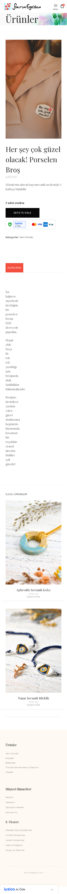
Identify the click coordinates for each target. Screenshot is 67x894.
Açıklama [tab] (14, 267)
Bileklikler (11, 762)
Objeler (9, 772)
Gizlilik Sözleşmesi (15, 835)
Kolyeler (10, 758)
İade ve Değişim (14, 845)
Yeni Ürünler (26, 237)
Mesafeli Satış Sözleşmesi (19, 830)
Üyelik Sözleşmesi (15, 840)
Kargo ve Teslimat (15, 850)
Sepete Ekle (22, 212)
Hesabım (10, 802)
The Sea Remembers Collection (22, 767)
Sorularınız (11, 812)
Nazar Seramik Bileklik (33, 698)
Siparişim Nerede (15, 807)
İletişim (10, 797)
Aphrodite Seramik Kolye (33, 590)
